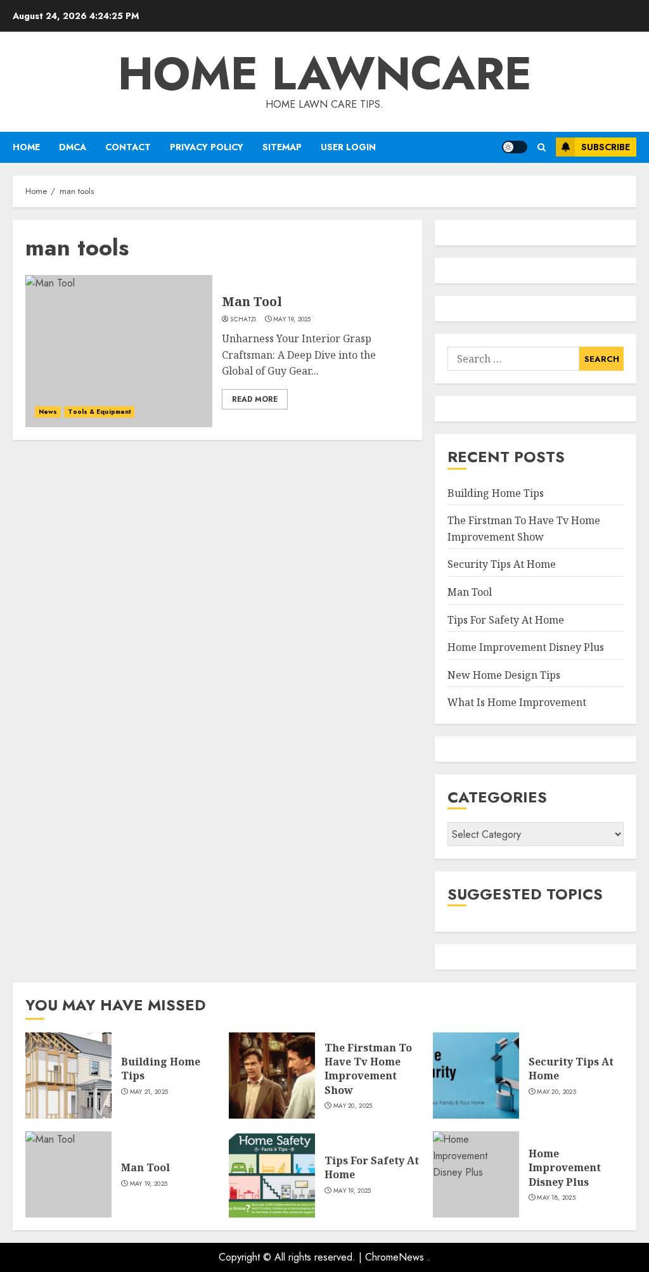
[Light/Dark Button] (514, 147)
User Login (348, 147)
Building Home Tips (495, 493)
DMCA (72, 147)
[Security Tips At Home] (476, 1075)
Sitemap (282, 147)
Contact (128, 147)
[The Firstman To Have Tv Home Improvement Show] (272, 1075)
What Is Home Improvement (516, 702)
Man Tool (252, 301)
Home (26, 147)
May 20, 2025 (353, 1106)
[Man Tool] (118, 351)
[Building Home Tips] (68, 1075)
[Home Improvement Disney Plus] (476, 1174)
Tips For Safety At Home (505, 620)
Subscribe (605, 147)
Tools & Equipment (99, 411)
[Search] (541, 147)
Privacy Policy (206, 147)
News (48, 411)
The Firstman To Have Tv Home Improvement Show (368, 1069)
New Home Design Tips (503, 675)
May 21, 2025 (149, 1092)
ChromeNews (394, 1257)
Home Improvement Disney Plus (525, 647)
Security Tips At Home (501, 564)
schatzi (243, 319)
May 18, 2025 (556, 1197)
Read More (255, 399)
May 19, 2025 (292, 319)
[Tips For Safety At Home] (272, 1174)
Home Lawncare (325, 73)
